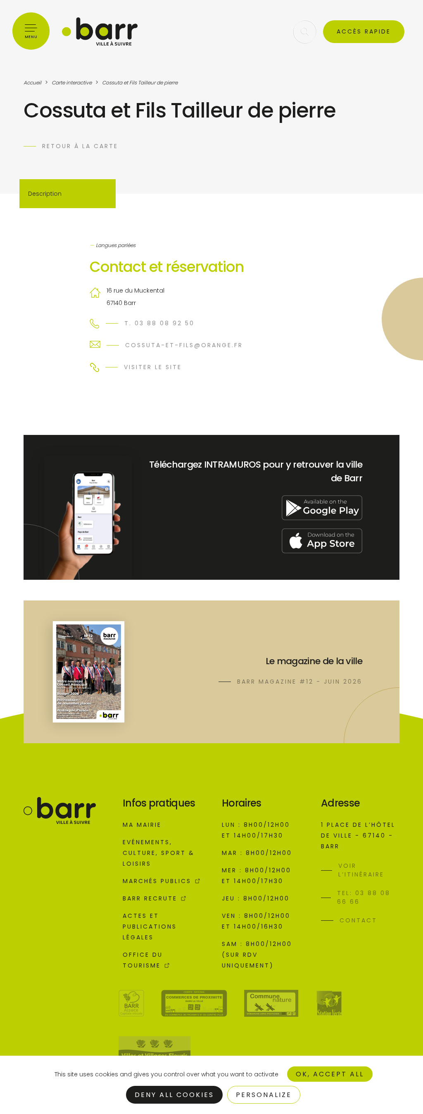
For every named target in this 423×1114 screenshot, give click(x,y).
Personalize (264, 1095)
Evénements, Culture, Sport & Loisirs (159, 853)
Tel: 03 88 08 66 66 (363, 897)
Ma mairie (142, 825)
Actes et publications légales (150, 926)
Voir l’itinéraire (361, 870)
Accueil (32, 82)
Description (45, 194)
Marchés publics (157, 881)
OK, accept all (330, 1074)
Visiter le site (153, 367)
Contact (358, 920)
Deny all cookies (174, 1095)
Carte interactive (72, 82)
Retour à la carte (80, 146)
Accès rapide (364, 31)
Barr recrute (150, 898)
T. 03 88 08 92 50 (159, 323)
